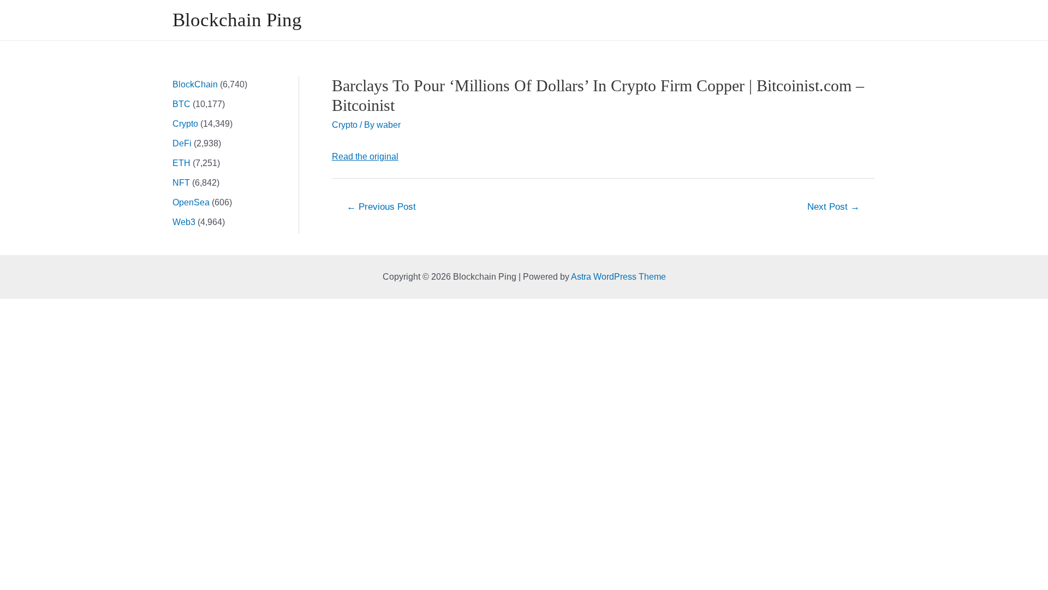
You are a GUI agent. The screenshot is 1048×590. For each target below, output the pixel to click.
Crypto (185, 123)
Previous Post (381, 207)
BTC (181, 104)
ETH (181, 163)
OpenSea (191, 202)
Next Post (833, 207)
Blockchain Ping (237, 20)
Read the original (365, 156)
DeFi (182, 143)
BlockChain (195, 84)
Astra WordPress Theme (618, 276)
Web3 (183, 222)
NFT (181, 182)
